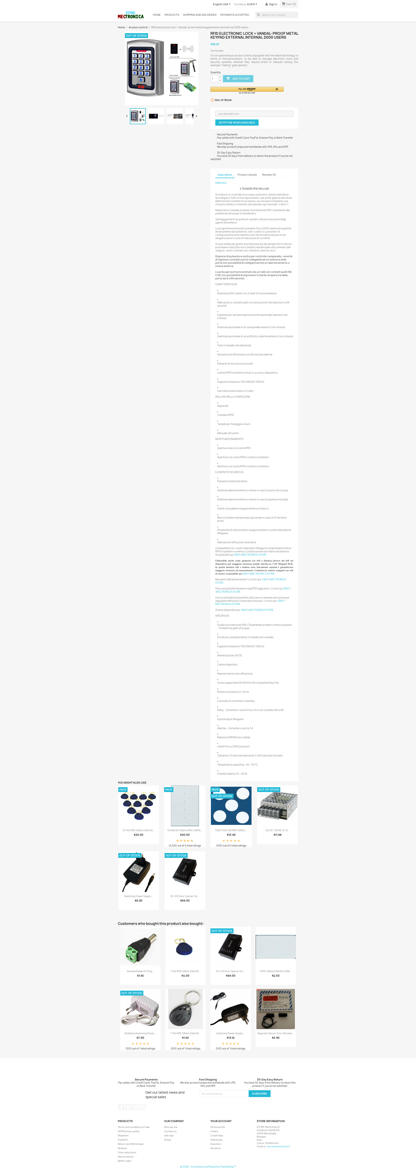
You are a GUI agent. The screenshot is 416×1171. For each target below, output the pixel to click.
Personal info (217, 1127)
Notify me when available (237, 122)
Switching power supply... (138, 896)
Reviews (122, 1148)
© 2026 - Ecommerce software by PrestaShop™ (208, 1166)
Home (157, 15)
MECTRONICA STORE (254, 554)
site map (169, 1135)
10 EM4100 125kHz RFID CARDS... (184, 830)
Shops (167, 1139)
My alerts (215, 1148)
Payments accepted (234, 15)
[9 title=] (190, 841)
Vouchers (215, 1143)
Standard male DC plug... (140, 971)
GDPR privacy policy (129, 1131)
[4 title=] (235, 841)
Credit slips (216, 1135)
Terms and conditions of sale (134, 1127)
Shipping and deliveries (200, 15)
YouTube (135, 1107)
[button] (247, 90)
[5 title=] (183, 841)
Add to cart (238, 78)
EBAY (237, 554)
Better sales (124, 1160)
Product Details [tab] (247, 174)
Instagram (143, 1107)
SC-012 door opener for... (184, 896)
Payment (123, 1139)
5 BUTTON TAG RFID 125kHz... (231, 830)
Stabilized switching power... (140, 1033)
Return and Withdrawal (130, 1143)
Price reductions (127, 1152)
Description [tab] (225, 174)
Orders (214, 1131)
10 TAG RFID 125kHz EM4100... (139, 830)
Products (171, 15)
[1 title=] (176, 841)
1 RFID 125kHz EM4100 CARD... (276, 971)
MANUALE (221, 183)
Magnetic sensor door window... (276, 1033)
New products (126, 1156)
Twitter (128, 1107)
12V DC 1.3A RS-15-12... (277, 830)
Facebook (121, 1107)
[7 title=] (187, 841)
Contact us (170, 1131)
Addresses (216, 1139)
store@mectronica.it (278, 1146)
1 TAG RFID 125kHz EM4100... (185, 971)
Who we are (170, 1127)
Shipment (123, 1135)
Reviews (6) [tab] (269, 174)
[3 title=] (180, 841)
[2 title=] (227, 841)
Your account (221, 1121)
